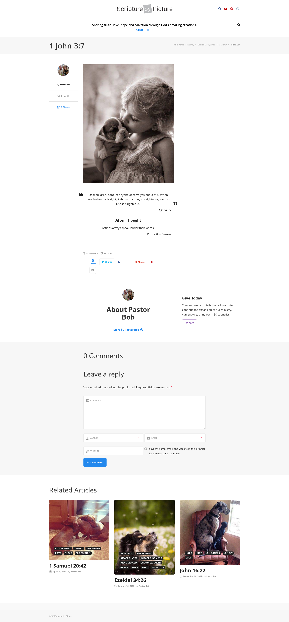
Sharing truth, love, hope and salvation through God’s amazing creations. (144, 27)
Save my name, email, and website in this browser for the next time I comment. (177, 451)
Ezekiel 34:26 (130, 580)
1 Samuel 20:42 (67, 565)
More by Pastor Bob (126, 330)
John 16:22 (192, 570)
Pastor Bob (65, 84)
